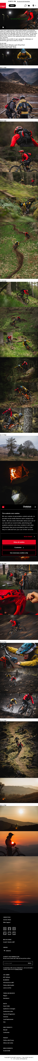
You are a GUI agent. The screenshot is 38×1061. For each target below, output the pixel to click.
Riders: (2, 45)
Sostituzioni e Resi (8, 1011)
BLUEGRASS (6, 979)
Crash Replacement (8, 1019)
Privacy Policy (18, 969)
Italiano (8, 951)
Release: (3, 48)
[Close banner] (35, 507)
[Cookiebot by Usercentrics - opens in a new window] (23, 507)
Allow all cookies (19, 542)
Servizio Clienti (7, 919)
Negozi (5, 995)
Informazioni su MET (8, 982)
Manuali (5, 1029)
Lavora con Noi (7, 987)
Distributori (6, 998)
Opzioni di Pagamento (9, 1014)
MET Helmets (6, 977)
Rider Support (6, 922)
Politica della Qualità (8, 985)
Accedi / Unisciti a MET (9, 942)
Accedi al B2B (6, 1050)
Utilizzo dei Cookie (8, 1043)
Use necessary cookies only (19, 553)
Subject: (2, 46)
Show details (28, 536)
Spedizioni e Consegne (9, 1008)
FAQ (4, 1022)
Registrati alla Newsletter (23, 1)
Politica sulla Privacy (8, 1040)
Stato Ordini (6, 1006)
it (35, 5)
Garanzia (5, 1016)
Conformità (6, 1032)
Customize (17, 547)
